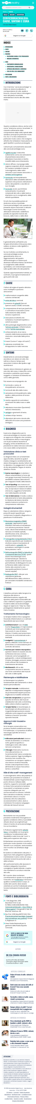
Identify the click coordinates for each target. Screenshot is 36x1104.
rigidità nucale (10, 153)
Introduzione (9, 47)
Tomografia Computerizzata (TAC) (18, 539)
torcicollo (8, 189)
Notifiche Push (16, 1094)
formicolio (9, 177)
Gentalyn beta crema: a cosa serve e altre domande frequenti (21, 1042)
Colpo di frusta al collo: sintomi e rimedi (21, 976)
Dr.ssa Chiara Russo (10, 25)
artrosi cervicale (12, 327)
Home (5, 12)
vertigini (8, 412)
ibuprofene (15, 627)
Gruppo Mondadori (18, 1101)
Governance (27, 1099)
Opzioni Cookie (18, 1099)
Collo (6, 15)
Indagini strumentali (13, 58)
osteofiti (17, 303)
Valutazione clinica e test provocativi (18, 56)
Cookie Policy (9, 1099)
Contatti (16, 1092)
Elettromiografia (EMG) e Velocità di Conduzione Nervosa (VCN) (18, 553)
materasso (19, 880)
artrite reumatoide (18, 329)
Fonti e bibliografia (11, 77)
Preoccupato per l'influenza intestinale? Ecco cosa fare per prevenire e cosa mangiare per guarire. (20, 1027)
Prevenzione (8, 74)
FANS (26, 625)
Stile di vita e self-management (16, 71)
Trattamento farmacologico (15, 64)
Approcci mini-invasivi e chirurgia (16, 69)
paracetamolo (20, 640)
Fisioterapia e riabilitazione (15, 66)
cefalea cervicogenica (13, 175)
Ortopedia (20, 15)
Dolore (12, 15)
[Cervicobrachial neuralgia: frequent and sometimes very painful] (18, 917)
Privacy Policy (24, 1097)
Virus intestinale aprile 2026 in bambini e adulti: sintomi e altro (21, 1022)
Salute (11, 12)
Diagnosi (7, 54)
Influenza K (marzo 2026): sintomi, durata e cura (22, 1032)
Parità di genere (25, 1092)
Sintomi (7, 51)
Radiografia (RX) (11, 574)
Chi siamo (9, 1092)
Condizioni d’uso (26, 1094)
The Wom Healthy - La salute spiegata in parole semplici (10, 3)
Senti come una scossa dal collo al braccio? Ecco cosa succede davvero (21, 987)
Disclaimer (8, 1094)
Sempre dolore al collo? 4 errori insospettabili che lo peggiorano (21, 1008)
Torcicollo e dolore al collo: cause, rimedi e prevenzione (21, 998)
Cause (7, 49)
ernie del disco (10, 300)
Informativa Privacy (13, 1097)
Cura (6, 62)
